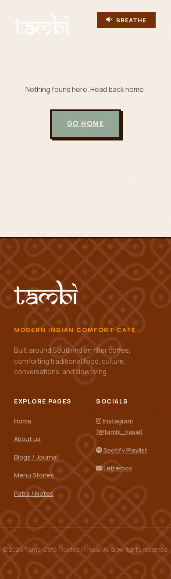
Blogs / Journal (36, 457)
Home (23, 421)
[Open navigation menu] (101, 33)
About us (27, 439)
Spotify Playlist (124, 450)
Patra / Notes (33, 493)
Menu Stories (34, 475)
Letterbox (117, 468)
